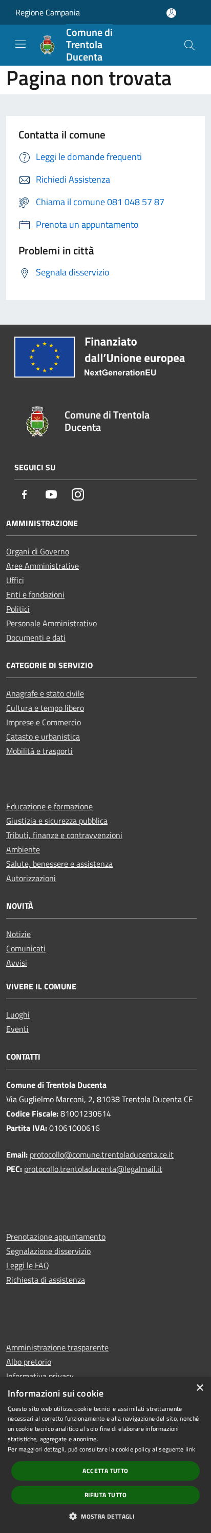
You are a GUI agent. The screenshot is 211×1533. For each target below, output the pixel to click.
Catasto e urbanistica (43, 736)
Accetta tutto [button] (105, 1471)
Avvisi (16, 963)
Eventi (17, 1029)
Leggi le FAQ (27, 1265)
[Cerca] (189, 45)
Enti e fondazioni (35, 594)
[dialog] (105, 1455)
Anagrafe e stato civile (45, 693)
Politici (18, 609)
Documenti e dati (36, 637)
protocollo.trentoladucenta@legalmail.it (93, 1169)
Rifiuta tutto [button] (105, 1495)
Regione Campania (47, 12)
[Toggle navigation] (20, 44)
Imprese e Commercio (43, 722)
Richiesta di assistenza (45, 1279)
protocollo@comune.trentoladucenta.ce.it (102, 1154)
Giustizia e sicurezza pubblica (57, 820)
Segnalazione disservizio (48, 1251)
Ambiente (23, 849)
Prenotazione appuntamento (56, 1236)
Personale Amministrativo (51, 623)
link (190, 1449)
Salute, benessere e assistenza (59, 864)
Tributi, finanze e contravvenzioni (64, 835)
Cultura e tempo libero (45, 708)
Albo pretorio (28, 1362)
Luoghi (18, 1014)
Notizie (18, 934)
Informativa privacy (40, 1376)
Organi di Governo (37, 551)
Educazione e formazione (49, 806)
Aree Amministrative (42, 566)
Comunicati (26, 948)
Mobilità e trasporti (39, 751)
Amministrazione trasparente (57, 1347)
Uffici (15, 580)
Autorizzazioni (31, 878)
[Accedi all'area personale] (171, 13)
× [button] (199, 1388)
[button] (105, 1516)
